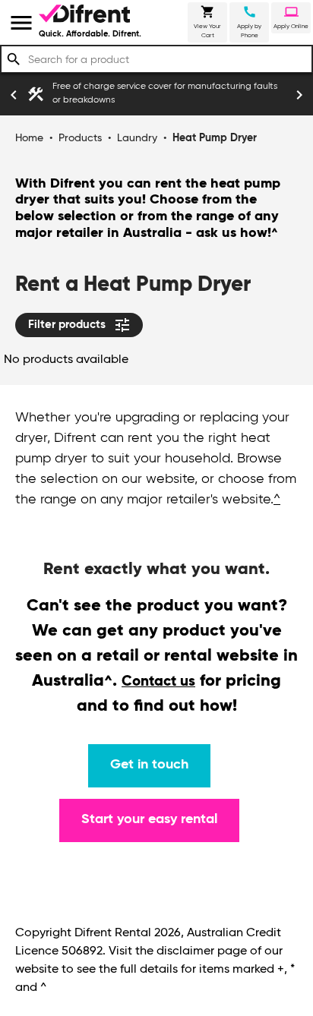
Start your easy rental (149, 819)
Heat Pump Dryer (214, 138)
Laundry (137, 138)
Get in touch (149, 764)
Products (80, 138)
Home (29, 138)
